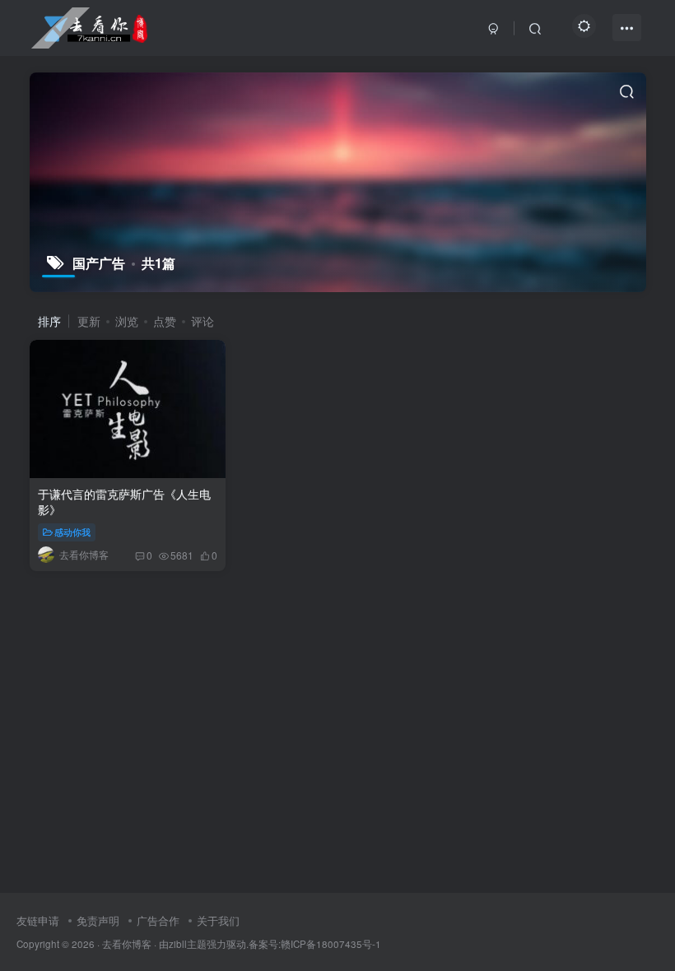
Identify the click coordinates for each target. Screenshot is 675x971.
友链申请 (37, 920)
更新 (88, 321)
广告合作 (158, 920)
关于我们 (218, 920)
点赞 (164, 321)
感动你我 (72, 531)
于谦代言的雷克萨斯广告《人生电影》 (124, 502)
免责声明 (98, 920)
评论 (202, 321)
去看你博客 (126, 943)
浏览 (126, 321)
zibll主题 (188, 943)
